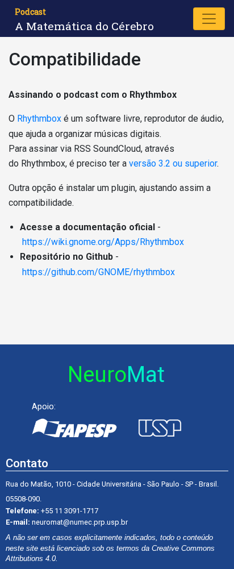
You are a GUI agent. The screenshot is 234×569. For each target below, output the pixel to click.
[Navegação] (209, 18)
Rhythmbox (39, 118)
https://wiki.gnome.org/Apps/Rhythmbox (103, 241)
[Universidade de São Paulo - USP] (159, 428)
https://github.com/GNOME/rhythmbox (98, 272)
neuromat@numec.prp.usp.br (80, 522)
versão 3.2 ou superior (173, 163)
